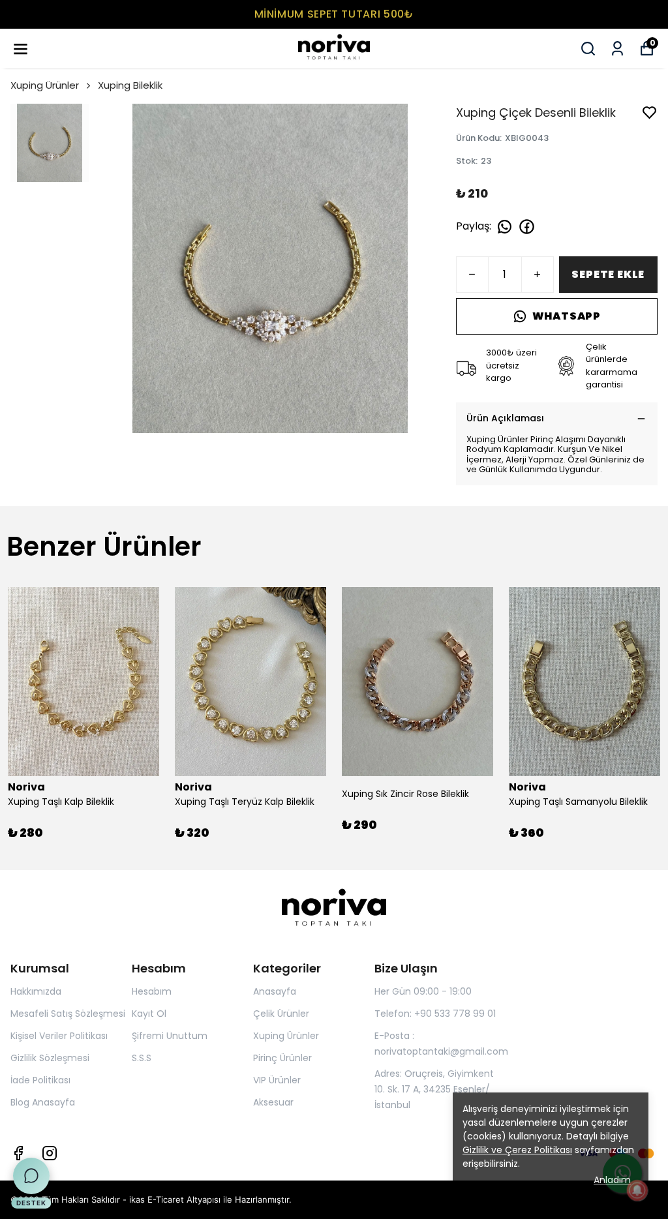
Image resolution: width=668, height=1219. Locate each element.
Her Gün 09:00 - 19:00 (423, 991)
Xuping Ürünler (44, 85)
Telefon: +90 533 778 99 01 (435, 1013)
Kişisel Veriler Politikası (59, 1035)
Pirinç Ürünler (282, 1057)
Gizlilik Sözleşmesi (49, 1057)
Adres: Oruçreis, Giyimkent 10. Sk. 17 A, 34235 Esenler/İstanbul (434, 1089)
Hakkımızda (35, 991)
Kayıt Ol (149, 1013)
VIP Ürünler (277, 1080)
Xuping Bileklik (130, 85)
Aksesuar (273, 1102)
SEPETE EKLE (608, 274)
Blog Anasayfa (42, 1102)
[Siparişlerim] (617, 48)
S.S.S (141, 1057)
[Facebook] (18, 1153)
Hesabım (152, 991)
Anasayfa (274, 991)
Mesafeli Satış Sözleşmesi (67, 1013)
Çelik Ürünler (281, 1013)
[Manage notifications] (637, 1190)
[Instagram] (49, 1153)
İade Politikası (40, 1080)
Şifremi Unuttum (169, 1035)
